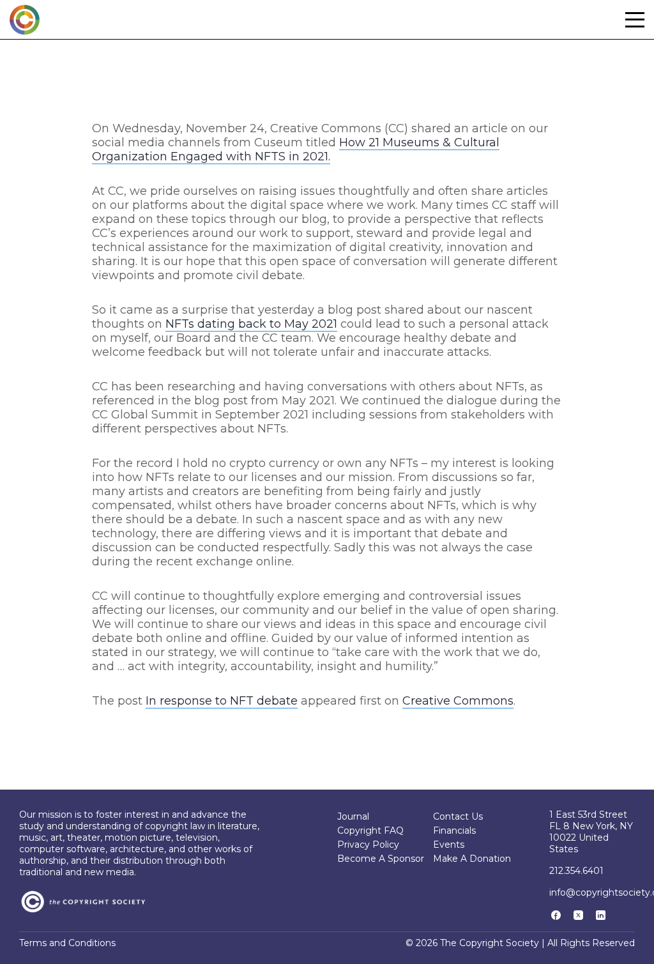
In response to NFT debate (222, 701)
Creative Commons (457, 701)
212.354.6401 (576, 870)
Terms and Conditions (67, 943)
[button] (634, 19)
